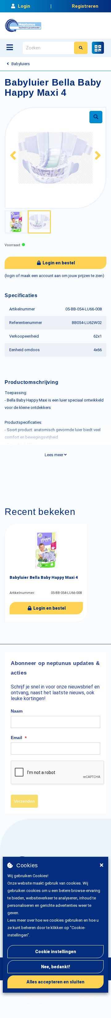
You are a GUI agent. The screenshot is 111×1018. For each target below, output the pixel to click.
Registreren (85, 6)
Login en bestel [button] (58, 262)
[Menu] (10, 47)
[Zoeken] (81, 48)
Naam (17, 711)
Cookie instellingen (55, 951)
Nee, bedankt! (55, 966)
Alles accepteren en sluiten (55, 981)
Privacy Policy (38, 1006)
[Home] (23, 25)
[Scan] (98, 48)
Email (19, 738)
